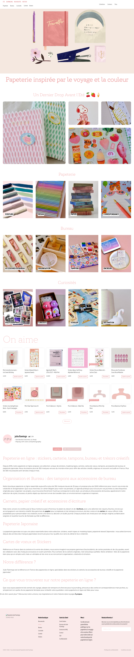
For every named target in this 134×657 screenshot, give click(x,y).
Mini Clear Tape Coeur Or (32, 406)
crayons (105, 509)
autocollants (90, 549)
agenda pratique (83, 489)
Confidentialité (63, 639)
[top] (128, 642)
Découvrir (67, 421)
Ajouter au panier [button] (18, 376)
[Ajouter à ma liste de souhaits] (21, 370)
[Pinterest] (16, 622)
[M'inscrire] (129, 629)
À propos (78, 594)
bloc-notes (90, 511)
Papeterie (5, 6)
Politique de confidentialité (111, 650)
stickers (64, 531)
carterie (29, 549)
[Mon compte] (128, 4)
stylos (15, 493)
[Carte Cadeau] (122, 4)
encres (117, 509)
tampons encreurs (76, 511)
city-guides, (119, 549)
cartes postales (104, 549)
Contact (61, 633)
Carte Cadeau (62, 621)
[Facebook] (11, 622)
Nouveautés (17, 2)
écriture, (80, 509)
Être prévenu (105, 376)
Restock (24, 2)
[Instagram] (6, 622)
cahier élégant (49, 489)
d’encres (63, 588)
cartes (96, 588)
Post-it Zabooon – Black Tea (76, 406)
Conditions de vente (126, 650)
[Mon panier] (130, 4)
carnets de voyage (33, 588)
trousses (21, 493)
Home (39, 624)
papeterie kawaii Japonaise (104, 531)
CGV (60, 636)
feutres (111, 509)
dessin (68, 509)
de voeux (106, 511)
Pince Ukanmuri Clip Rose (118, 406)
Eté (4, 2)
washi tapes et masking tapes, (80, 531)
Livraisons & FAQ (63, 629)
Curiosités (18, 6)
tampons (54, 588)
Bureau (12, 6)
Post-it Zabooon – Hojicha (53, 406)
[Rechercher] (120, 4)
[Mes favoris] (125, 4)
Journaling (9, 2)
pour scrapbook (54, 511)
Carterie (26, 6)
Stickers (31, 6)
